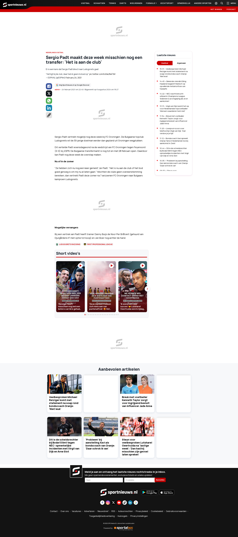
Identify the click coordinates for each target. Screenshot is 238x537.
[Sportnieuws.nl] (14, 4)
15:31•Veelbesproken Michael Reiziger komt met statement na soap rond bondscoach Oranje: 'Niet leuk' (174, 73)
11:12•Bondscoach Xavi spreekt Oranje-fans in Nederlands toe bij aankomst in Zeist (174, 141)
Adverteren (89, 511)
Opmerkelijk (183, 3)
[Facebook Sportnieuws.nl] (102, 502)
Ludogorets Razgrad (69, 244)
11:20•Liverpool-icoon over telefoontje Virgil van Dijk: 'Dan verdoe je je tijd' (173, 131)
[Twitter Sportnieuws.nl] (113, 502)
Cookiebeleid (157, 511)
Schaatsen (99, 3)
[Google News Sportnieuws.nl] (136, 502)
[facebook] (49, 86)
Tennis (112, 3)
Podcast (231, 9)
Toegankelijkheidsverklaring (102, 516)
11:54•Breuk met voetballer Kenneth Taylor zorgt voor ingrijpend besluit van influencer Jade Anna (173, 120)
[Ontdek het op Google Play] (149, 492)
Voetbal (85, 3)
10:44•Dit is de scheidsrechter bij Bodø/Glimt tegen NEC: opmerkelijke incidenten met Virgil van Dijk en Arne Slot (174, 152)
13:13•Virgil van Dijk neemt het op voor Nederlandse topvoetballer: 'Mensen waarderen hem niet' (174, 108)
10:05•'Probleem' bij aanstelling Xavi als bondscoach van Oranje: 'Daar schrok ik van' (174, 163)
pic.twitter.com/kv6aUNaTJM (102, 74)
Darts (123, 3)
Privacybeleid (142, 511)
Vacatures (76, 511)
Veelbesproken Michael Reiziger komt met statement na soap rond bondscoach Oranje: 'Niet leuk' (63, 403)
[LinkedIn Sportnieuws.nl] (130, 502)
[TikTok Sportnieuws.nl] (124, 502)
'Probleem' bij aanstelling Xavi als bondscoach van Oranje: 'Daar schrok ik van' (100, 444)
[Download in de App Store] (166, 492)
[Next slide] (147, 288)
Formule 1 (151, 3)
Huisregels (122, 516)
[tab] (85, 314)
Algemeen (181, 63)
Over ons (64, 511)
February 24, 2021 (74, 77)
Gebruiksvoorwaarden (176, 511)
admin (57, 89)
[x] (49, 93)
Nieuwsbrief (103, 511)
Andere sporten (202, 3)
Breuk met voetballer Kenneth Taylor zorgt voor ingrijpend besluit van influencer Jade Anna (137, 401)
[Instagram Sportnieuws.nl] (108, 502)
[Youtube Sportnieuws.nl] (119, 502)
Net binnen (216, 9)
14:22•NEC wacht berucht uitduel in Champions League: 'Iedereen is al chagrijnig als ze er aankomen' (174, 97)
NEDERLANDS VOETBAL (54, 52)
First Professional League (100, 244)
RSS (113, 511)
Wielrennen (136, 3)
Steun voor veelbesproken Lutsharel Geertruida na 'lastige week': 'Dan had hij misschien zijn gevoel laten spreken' (137, 447)
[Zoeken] (222, 3)
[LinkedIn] (49, 108)
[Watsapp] (49, 101)
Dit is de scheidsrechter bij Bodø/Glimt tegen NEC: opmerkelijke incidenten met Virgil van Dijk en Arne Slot (64, 445)
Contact (54, 511)
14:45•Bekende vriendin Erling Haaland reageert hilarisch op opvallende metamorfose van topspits (173, 85)
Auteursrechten (125, 511)
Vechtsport (167, 3)
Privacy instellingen (139, 516)
